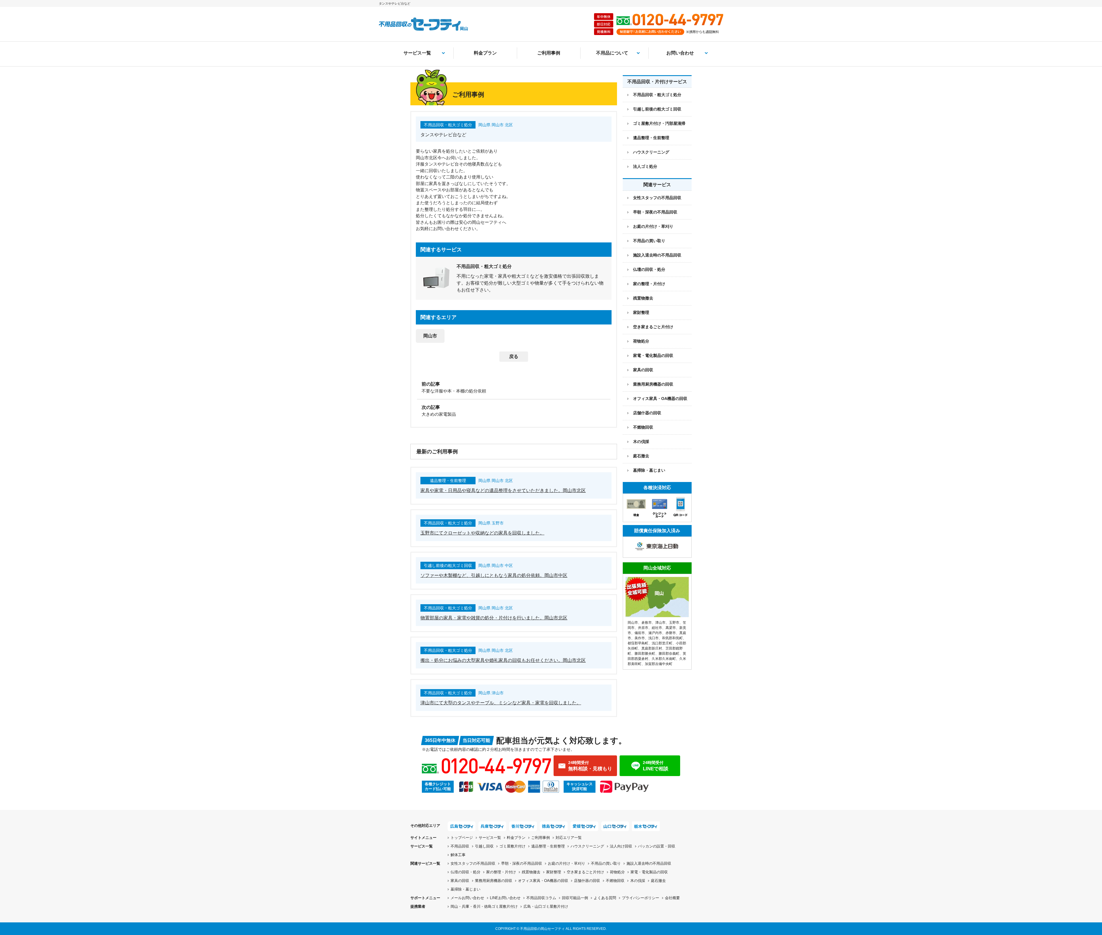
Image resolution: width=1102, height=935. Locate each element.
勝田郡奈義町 (669, 654)
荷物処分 (641, 341)
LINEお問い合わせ (505, 898)
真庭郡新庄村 (651, 648)
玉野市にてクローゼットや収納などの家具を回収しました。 (482, 532)
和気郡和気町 (672, 638)
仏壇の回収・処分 (649, 269)
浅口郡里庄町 (662, 643)
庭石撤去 (641, 456)
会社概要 (672, 898)
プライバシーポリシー (640, 898)
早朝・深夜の (521, 863)
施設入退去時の (648, 863)
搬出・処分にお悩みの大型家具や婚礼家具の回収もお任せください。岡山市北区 (503, 660)
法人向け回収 (621, 846)
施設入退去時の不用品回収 (657, 255)
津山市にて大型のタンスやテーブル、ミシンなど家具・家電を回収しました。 (500, 702)
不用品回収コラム (541, 898)
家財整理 (641, 312)
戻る (513, 356)
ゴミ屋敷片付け (512, 846)
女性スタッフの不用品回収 (657, 197)
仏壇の (465, 872)
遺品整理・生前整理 (548, 846)
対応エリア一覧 (569, 837)
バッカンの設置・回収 (656, 846)
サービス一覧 (417, 52)
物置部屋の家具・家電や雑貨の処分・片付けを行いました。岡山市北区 (493, 617)
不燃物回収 (643, 427)
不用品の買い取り (649, 240)
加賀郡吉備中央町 (658, 664)
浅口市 (653, 638)
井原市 (643, 628)
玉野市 (674, 623)
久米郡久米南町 (664, 659)
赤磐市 (671, 633)
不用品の (606, 863)
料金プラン (485, 52)
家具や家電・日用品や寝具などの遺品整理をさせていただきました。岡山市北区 (503, 490)
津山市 (660, 623)
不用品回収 (460, 846)
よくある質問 (605, 898)
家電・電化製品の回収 (653, 355)
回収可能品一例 (575, 898)
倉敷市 (646, 623)
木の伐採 (641, 441)
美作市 (640, 638)
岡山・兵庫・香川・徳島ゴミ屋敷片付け (484, 906)
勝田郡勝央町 (645, 654)
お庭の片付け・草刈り (653, 226)
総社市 (657, 628)
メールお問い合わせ (467, 898)
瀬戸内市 (655, 633)
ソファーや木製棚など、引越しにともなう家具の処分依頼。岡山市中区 (493, 575)
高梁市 (671, 628)
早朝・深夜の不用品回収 (655, 212)
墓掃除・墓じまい (649, 470)
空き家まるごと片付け (653, 326)
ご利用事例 (548, 52)
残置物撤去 (643, 298)
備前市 (640, 633)
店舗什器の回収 (647, 413)
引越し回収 (484, 846)
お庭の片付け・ (566, 863)
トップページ (462, 837)
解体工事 (458, 855)
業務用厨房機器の (653, 384)
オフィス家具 (660, 398)
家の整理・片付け (649, 283)
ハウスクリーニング (587, 846)
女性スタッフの (473, 863)
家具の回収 (643, 370)
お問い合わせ (680, 52)
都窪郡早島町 (638, 643)
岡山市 (430, 335)
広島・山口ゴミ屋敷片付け (545, 906)
